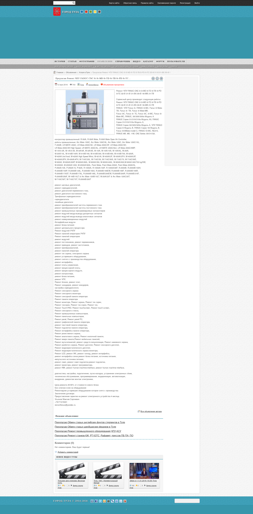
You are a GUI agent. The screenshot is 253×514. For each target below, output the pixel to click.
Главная (60, 72)
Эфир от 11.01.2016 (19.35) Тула (143, 480)
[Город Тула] (57, 11)
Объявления (71, 72)
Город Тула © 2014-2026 (70, 501)
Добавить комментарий (68, 452)
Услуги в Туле (84, 72)
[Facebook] (96, 501)
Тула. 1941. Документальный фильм (106, 481)
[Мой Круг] (120, 501)
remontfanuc (94, 84)
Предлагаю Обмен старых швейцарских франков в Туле (85, 426)
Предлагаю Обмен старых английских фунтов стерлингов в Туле (90, 422)
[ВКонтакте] (92, 501)
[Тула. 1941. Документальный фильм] (108, 471)
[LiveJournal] (112, 501)
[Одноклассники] (104, 501)
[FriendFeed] (116, 501)
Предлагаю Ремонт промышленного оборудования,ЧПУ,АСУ (88, 431)
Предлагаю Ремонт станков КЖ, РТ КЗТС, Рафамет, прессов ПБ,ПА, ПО (94, 435)
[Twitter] (100, 501)
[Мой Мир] (108, 501)
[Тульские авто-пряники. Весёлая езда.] (72, 471)
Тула (82, 84)
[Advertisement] (126, 38)
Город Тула (70, 12)
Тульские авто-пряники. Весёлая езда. (71, 481)
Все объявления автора (151, 411)
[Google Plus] (124, 501)
